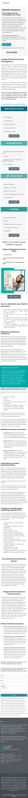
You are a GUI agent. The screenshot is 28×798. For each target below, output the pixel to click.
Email (2, 680)
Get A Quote (14, 136)
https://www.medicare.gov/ (19, 780)
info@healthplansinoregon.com (10, 749)
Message (3, 686)
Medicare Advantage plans (15, 353)
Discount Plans (8, 254)
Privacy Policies (14, 774)
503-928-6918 (20, 48)
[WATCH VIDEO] (3, 53)
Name (2, 675)
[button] (14, 254)
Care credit (14, 86)
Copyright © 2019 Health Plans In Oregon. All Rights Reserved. (14, 795)
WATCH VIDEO (11, 52)
